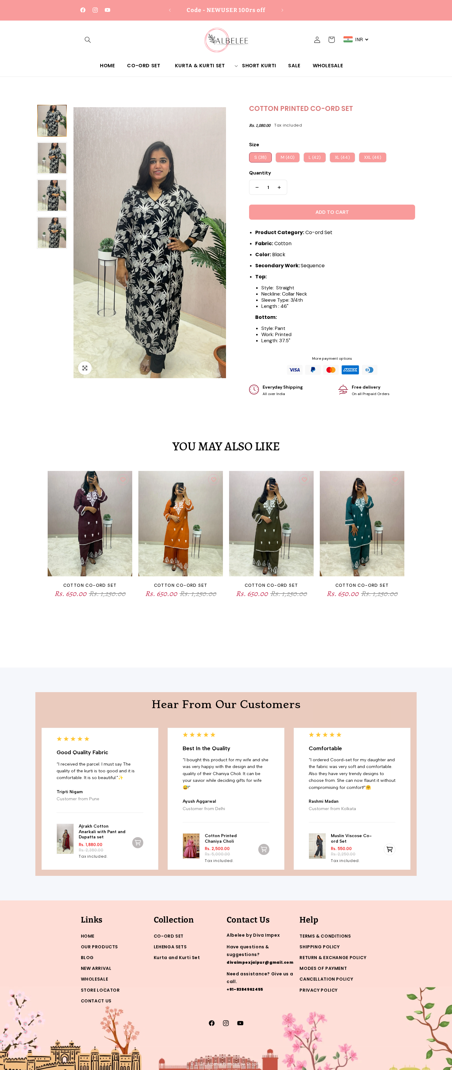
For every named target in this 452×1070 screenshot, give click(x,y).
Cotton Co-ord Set (90, 585)
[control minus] (255, 187)
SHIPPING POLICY (319, 947)
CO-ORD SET (169, 936)
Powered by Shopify (242, 1064)
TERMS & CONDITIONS (325, 936)
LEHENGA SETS (170, 947)
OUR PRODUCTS (99, 947)
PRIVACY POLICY (318, 990)
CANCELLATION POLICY (326, 979)
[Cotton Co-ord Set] (90, 526)
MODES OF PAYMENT (323, 968)
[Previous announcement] (169, 10)
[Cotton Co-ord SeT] (180, 526)
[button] (88, 40)
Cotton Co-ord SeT (181, 585)
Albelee (215, 1064)
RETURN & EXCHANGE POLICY (332, 957)
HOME (88, 936)
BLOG (87, 957)
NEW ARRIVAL (96, 968)
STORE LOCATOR (100, 990)
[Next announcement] (282, 10)
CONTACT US (96, 1001)
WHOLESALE (94, 979)
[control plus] (280, 187)
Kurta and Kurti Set (177, 957)
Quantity (260, 173)
